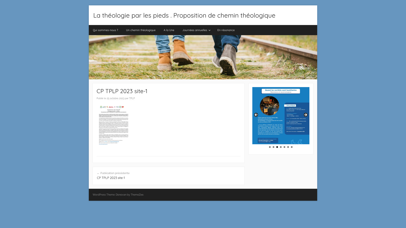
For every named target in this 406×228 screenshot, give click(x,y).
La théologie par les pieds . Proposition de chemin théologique (184, 15)
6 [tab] (288, 147)
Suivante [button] (305, 115)
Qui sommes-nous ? (105, 30)
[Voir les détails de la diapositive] (280, 115)
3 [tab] (277, 147)
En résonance (226, 30)
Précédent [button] (256, 115)
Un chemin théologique (141, 30)
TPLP (132, 98)
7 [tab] (292, 147)
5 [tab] (284, 147)
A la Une (169, 30)
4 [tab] (281, 147)
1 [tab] (270, 147)
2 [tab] (273, 147)
